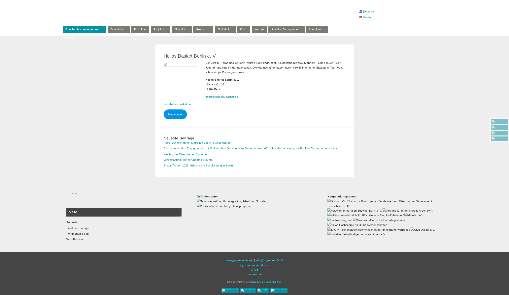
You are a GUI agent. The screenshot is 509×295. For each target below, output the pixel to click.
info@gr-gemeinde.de (269, 260)
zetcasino (69, 37)
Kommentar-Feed (77, 233)
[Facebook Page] (499, 121)
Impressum (255, 274)
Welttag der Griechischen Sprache (185, 154)
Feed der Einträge (77, 228)
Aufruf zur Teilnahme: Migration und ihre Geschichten (197, 142)
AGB (255, 269)
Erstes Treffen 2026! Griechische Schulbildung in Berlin (198, 165)
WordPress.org (75, 239)
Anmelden (72, 222)
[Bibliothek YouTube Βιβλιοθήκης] (499, 127)
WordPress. (274, 282)
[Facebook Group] (499, 138)
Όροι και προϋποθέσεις (254, 265)
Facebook (175, 114)
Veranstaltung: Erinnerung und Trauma (188, 159)
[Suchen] (177, 194)
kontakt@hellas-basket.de (221, 96)
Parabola (256, 282)
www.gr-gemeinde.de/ (239, 260)
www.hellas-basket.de (177, 104)
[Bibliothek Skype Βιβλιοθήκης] (499, 133)
